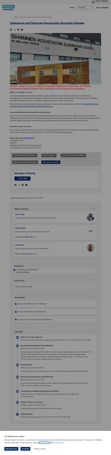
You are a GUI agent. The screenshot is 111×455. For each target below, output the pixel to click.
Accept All (25, 449)
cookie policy (58, 443)
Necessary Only (11, 449)
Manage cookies (40, 449)
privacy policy (44, 443)
